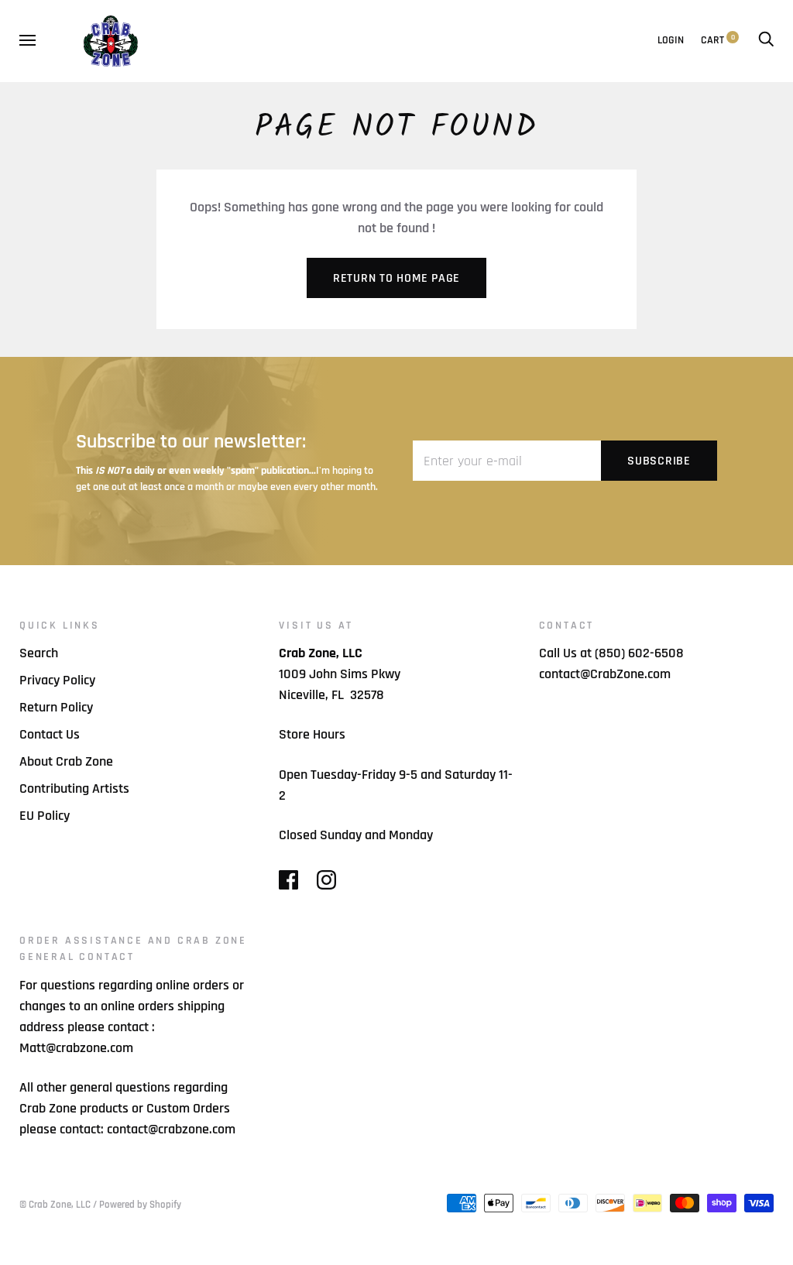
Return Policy (56, 707)
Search (38, 653)
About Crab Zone (66, 761)
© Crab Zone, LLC (55, 1204)
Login (670, 40)
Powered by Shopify (140, 1204)
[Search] (766, 40)
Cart (718, 40)
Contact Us (49, 734)
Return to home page (396, 278)
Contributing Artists (74, 788)
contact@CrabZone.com (605, 674)
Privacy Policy (57, 680)
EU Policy (44, 815)
